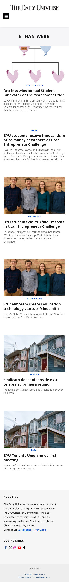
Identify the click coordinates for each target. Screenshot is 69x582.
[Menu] (6, 16)
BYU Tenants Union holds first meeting (30, 457)
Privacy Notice (25, 577)
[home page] (34, 9)
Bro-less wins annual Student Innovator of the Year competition (34, 92)
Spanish (34, 374)
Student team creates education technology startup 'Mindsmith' (32, 306)
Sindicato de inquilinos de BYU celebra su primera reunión (30, 382)
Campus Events (34, 85)
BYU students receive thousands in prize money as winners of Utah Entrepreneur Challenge (34, 140)
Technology (34, 216)
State (34, 130)
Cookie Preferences (41, 577)
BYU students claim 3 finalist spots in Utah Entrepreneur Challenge (34, 224)
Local (34, 450)
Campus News (34, 299)
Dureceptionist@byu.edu (31, 529)
